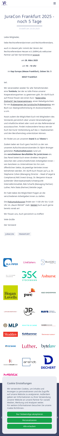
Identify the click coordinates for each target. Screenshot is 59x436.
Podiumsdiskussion (16, 201)
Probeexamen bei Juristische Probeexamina (31, 104)
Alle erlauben (29, 426)
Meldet (34, 205)
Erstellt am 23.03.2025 (29, 28)
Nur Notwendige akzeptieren (29, 414)
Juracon (36, 54)
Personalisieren (29, 420)
